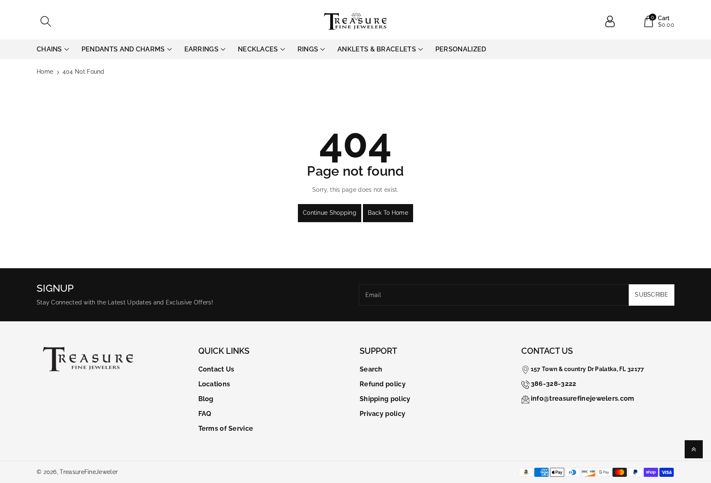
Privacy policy (382, 414)
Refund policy (383, 384)
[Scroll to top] (694, 449)
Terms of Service (225, 428)
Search (371, 369)
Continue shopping (329, 212)
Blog (206, 399)
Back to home (388, 212)
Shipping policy (385, 399)
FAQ (204, 414)
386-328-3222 (553, 384)
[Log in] (613, 21)
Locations (214, 384)
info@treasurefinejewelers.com (582, 398)
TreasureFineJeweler (89, 472)
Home (45, 71)
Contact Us (216, 369)
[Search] (46, 21)
